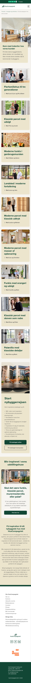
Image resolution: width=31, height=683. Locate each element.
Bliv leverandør (10, 611)
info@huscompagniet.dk (17, 670)
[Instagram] (11, 641)
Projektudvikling (10, 609)
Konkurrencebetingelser (13, 623)
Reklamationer (10, 603)
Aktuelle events (10, 601)
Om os (7, 597)
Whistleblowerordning (12, 626)
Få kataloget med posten (15, 448)
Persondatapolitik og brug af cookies (16, 619)
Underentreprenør (11, 613)
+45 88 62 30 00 (14, 672)
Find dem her (15, 512)
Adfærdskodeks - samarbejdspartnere (17, 621)
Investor (8, 605)
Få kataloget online (15, 442)
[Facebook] (15, 641)
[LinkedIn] (19, 641)
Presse (7, 607)
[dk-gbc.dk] (15, 652)
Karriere (8, 599)
